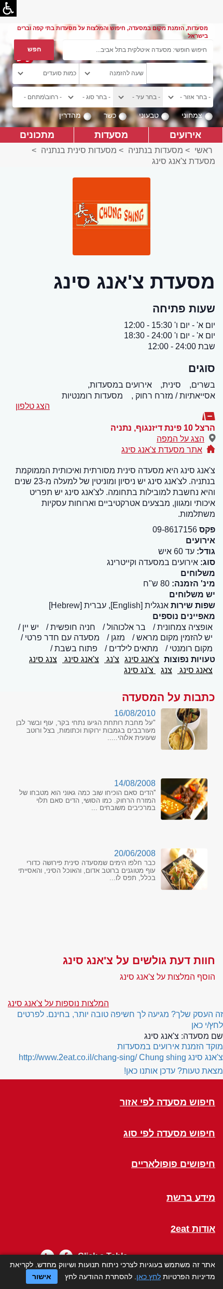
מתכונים (37, 134)
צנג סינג (43, 659)
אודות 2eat (193, 1229)
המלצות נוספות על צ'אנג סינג (58, 1003)
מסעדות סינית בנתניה (79, 150)
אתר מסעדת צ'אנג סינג (161, 449)
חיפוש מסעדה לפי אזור (167, 1102)
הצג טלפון (33, 406)
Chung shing (162, 1057)
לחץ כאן (148, 1276)
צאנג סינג (195, 670)
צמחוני (192, 115)
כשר (110, 115)
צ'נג (111, 659)
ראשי (203, 150)
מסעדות (111, 134)
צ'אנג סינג (141, 659)
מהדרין (70, 115)
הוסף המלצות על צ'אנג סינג (167, 976)
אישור (41, 1276)
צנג (166, 670)
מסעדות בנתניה (155, 150)
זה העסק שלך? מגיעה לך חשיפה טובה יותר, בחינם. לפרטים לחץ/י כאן (120, 1020)
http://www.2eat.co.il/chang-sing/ (78, 1057)
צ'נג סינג (140, 670)
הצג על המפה (180, 438)
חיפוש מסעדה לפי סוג (169, 1134)
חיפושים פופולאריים (173, 1164)
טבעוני (149, 115)
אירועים (185, 134)
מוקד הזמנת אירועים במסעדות (170, 1046)
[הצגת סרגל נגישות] (8, 8)
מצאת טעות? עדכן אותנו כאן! (173, 1070)
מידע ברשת (190, 1198)
